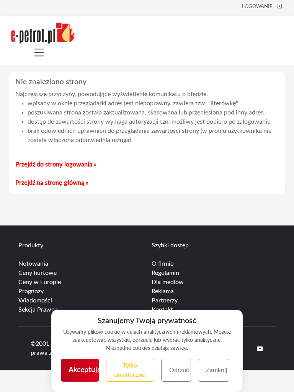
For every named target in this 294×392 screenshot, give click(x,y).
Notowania (33, 264)
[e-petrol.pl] (43, 32)
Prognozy (31, 291)
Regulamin (165, 273)
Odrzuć (179, 370)
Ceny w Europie (39, 282)
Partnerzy (165, 300)
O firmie (162, 264)
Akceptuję (84, 370)
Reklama (163, 291)
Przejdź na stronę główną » (51, 183)
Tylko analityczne (130, 370)
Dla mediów (168, 282)
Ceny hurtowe (37, 273)
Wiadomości (35, 300)
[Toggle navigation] (39, 52)
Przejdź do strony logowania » (55, 165)
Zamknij (216, 370)
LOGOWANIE (257, 6)
